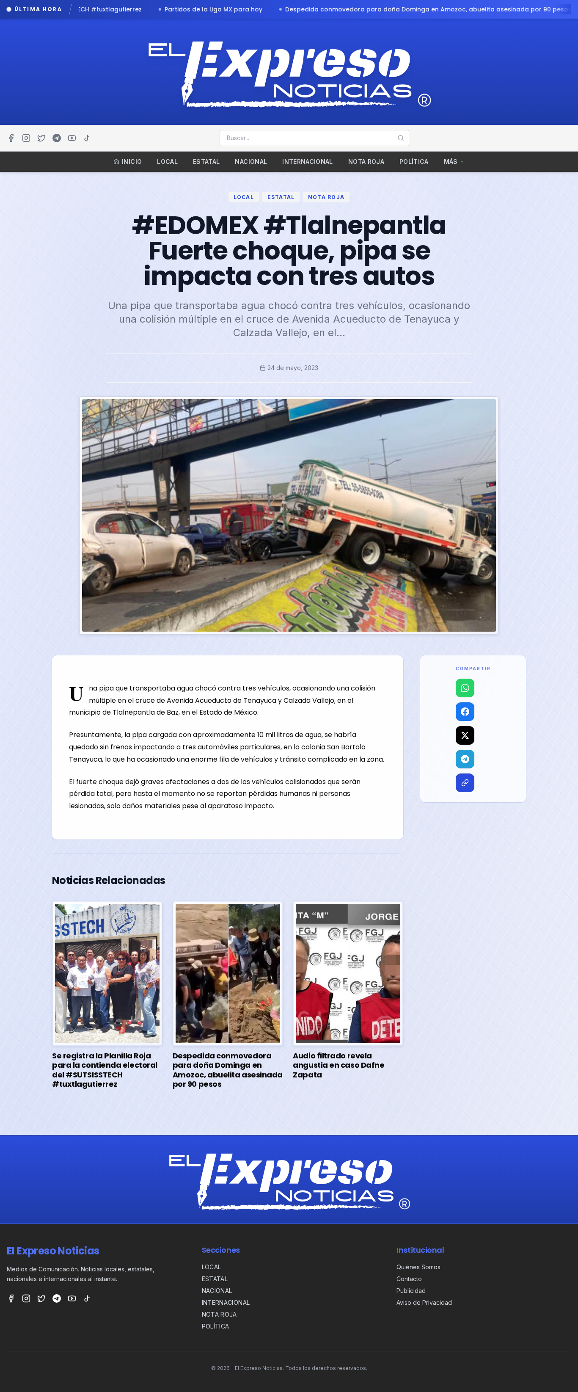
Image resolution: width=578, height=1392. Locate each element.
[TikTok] (87, 138)
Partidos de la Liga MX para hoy (101, 9)
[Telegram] (56, 138)
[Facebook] (11, 138)
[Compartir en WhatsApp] (465, 688)
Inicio (132, 161)
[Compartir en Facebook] (465, 711)
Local (167, 161)
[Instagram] (26, 138)
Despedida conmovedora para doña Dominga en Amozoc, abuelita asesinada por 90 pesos (316, 9)
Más (451, 161)
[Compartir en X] (465, 735)
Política (414, 161)
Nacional (251, 161)
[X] (41, 138)
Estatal (206, 161)
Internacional (307, 161)
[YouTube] (72, 138)
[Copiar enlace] (465, 782)
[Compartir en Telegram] (465, 759)
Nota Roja (366, 161)
